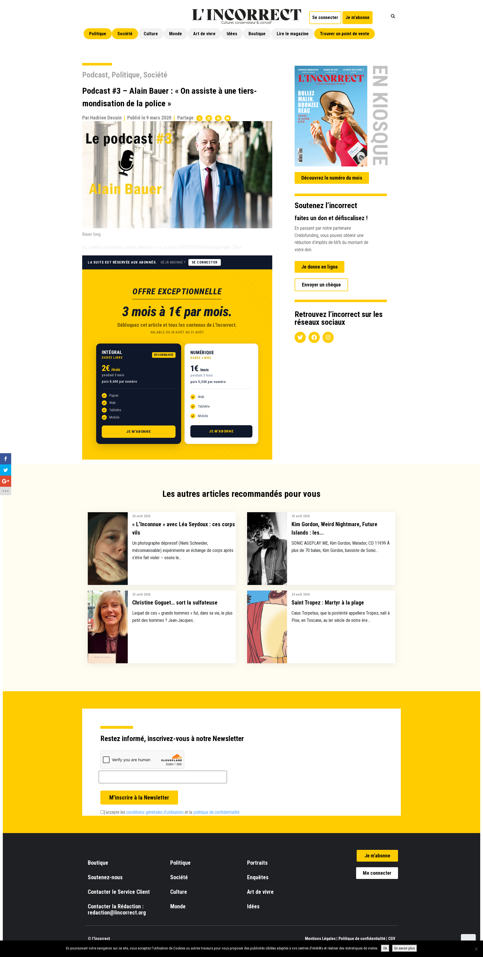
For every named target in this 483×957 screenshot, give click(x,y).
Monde (175, 33)
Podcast (95, 74)
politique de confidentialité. (216, 812)
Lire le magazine (293, 33)
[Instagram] (328, 337)
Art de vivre (204, 33)
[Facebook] (314, 337)
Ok (385, 948)
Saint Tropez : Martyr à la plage (328, 602)
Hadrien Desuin (106, 118)
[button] (393, 16)
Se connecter (204, 262)
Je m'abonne (138, 431)
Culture (151, 33)
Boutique (257, 33)
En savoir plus (404, 948)
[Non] (476, 949)
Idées (232, 33)
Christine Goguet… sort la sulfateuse (174, 602)
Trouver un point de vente (344, 33)
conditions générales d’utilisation (155, 812)
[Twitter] (300, 337)
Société (124, 33)
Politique (97, 33)
